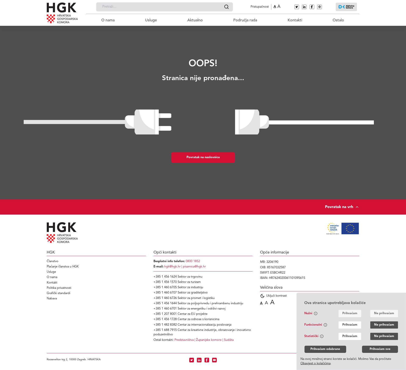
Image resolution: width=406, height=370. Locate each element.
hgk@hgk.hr (172, 266)
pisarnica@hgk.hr (194, 266)
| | (204, 340)
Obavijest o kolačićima (315, 363)
